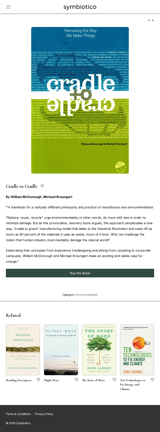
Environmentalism (87, 294)
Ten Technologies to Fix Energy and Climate (133, 384)
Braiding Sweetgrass (19, 380)
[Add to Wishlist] (42, 186)
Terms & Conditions (18, 414)
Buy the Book (80, 273)
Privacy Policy (44, 414)
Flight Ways (51, 380)
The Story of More (93, 380)
